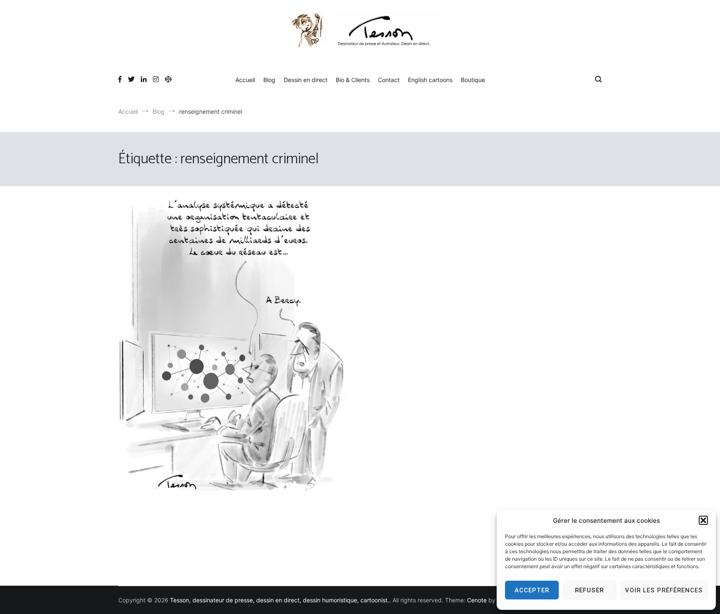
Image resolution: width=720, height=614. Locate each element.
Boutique (473, 79)
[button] (703, 520)
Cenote (477, 600)
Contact (389, 79)
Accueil (245, 79)
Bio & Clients (353, 79)
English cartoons (430, 79)
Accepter (532, 590)
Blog (269, 79)
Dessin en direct (306, 79)
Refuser (589, 590)
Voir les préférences (664, 590)
